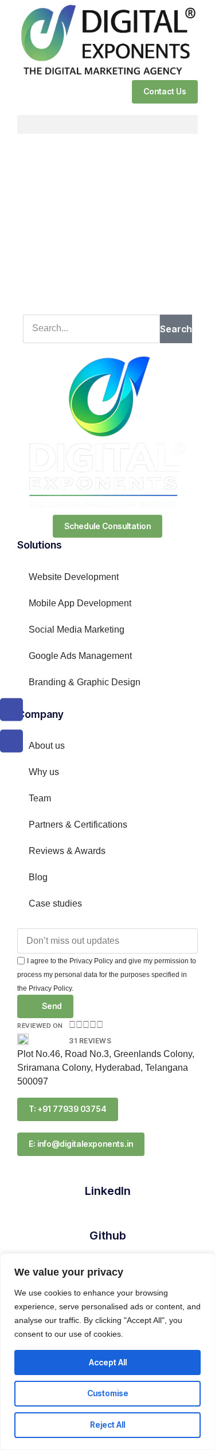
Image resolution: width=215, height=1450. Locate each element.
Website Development (74, 577)
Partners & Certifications (78, 824)
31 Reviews (90, 1040)
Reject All (107, 1424)
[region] (107, 1351)
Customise (107, 1393)
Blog (38, 877)
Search (176, 329)
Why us (44, 772)
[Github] (107, 1215)
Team (40, 798)
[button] (107, 124)
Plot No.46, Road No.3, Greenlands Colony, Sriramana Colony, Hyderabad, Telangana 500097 (105, 1067)
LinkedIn (108, 1191)
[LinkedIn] (107, 1170)
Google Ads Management (80, 656)
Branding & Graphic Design (84, 682)
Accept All (108, 1362)
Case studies (55, 903)
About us (47, 745)
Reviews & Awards (67, 851)
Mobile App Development (80, 603)
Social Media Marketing (76, 629)
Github (107, 1235)
